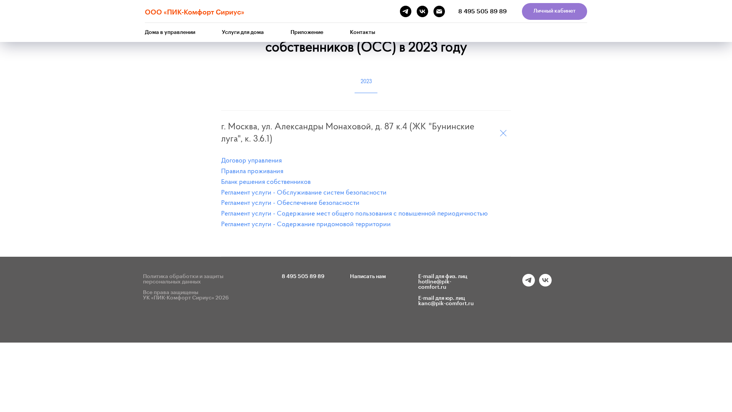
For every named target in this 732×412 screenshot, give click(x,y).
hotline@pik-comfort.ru (434, 284)
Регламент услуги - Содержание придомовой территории (306, 224)
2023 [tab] (366, 82)
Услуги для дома (243, 32)
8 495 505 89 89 (482, 11)
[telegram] (528, 284)
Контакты (362, 32)
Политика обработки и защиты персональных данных (183, 279)
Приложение (307, 32)
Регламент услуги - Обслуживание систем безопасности (304, 193)
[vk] (545, 284)
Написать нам (368, 276)
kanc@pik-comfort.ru (446, 303)
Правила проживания (252, 171)
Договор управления (251, 161)
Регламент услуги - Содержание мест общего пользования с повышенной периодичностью (354, 214)
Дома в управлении (170, 32)
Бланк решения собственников (266, 182)
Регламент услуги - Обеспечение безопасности (290, 203)
